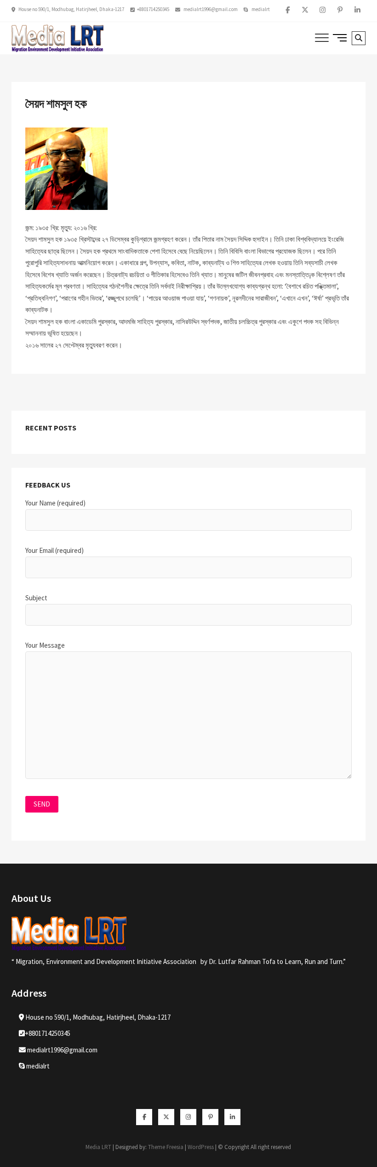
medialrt (260, 9)
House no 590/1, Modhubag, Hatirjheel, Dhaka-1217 (70, 9)
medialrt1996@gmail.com (210, 9)
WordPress (201, 1147)
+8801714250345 (153, 9)
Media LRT (98, 1147)
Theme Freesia (165, 1147)
